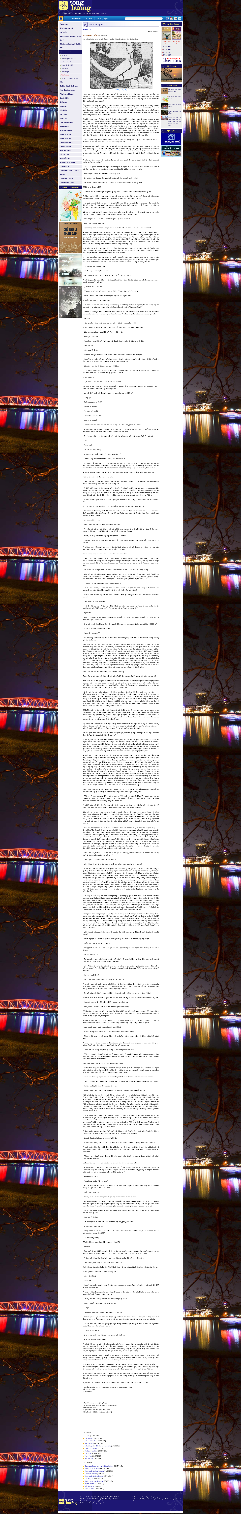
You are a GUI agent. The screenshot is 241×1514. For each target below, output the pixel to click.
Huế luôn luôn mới (66, 28)
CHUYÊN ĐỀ (65, 158)
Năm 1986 (167, 55)
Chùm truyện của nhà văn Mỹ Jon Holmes (99, 1466)
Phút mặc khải (89, 1484)
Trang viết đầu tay (66, 142)
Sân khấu (63, 110)
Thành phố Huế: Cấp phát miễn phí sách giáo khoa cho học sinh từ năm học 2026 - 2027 (174, 121)
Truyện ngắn (65, 72)
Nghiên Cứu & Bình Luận (69, 86)
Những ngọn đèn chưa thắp (94, 1481)
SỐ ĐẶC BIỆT (65, 154)
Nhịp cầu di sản (65, 138)
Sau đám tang (89, 1443)
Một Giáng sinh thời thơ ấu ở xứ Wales (98, 1446)
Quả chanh (88, 1453)
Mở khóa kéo (89, 1486)
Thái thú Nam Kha (91, 1451)
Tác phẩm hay (65, 166)
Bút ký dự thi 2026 (67, 65)
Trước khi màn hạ (91, 1474)
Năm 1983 (167, 47)
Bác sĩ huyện (89, 1458)
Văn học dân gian (66, 122)
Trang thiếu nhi (65, 146)
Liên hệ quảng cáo (102, 18)
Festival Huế (64, 98)
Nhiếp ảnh (63, 118)
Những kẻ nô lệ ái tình (92, 1468)
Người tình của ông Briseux (94, 1476)
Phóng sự (64, 55)
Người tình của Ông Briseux (94, 1471)
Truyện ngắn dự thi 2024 (69, 58)
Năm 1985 (167, 52)
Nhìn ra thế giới (65, 134)
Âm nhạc (63, 106)
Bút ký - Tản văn (67, 62)
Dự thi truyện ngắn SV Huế (70, 78)
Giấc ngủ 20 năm (90, 1441)
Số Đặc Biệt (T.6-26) (176, 42)
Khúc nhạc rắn (90, 1489)
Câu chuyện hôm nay (67, 90)
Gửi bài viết (88, 18)
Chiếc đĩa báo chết (91, 1448)
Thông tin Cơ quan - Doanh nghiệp (69, 172)
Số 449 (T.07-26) (166, 42)
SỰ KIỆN (63, 32)
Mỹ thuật (63, 114)
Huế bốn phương (66, 130)
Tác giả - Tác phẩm (67, 182)
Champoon (88, 1438)
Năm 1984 (167, 50)
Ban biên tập (76, 18)
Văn (70, 52)
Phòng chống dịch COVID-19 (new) (70, 38)
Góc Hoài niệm (65, 150)
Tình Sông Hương (66, 178)
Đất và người (64, 126)
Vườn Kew (88, 1456)
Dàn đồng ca (89, 1479)
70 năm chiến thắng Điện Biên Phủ (70, 46)
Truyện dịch (65, 75)
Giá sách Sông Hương (68, 162)
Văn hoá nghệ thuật (67, 94)
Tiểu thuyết (65, 68)
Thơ (61, 82)
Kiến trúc (63, 102)
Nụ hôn (87, 1436)
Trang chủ (64, 24)
